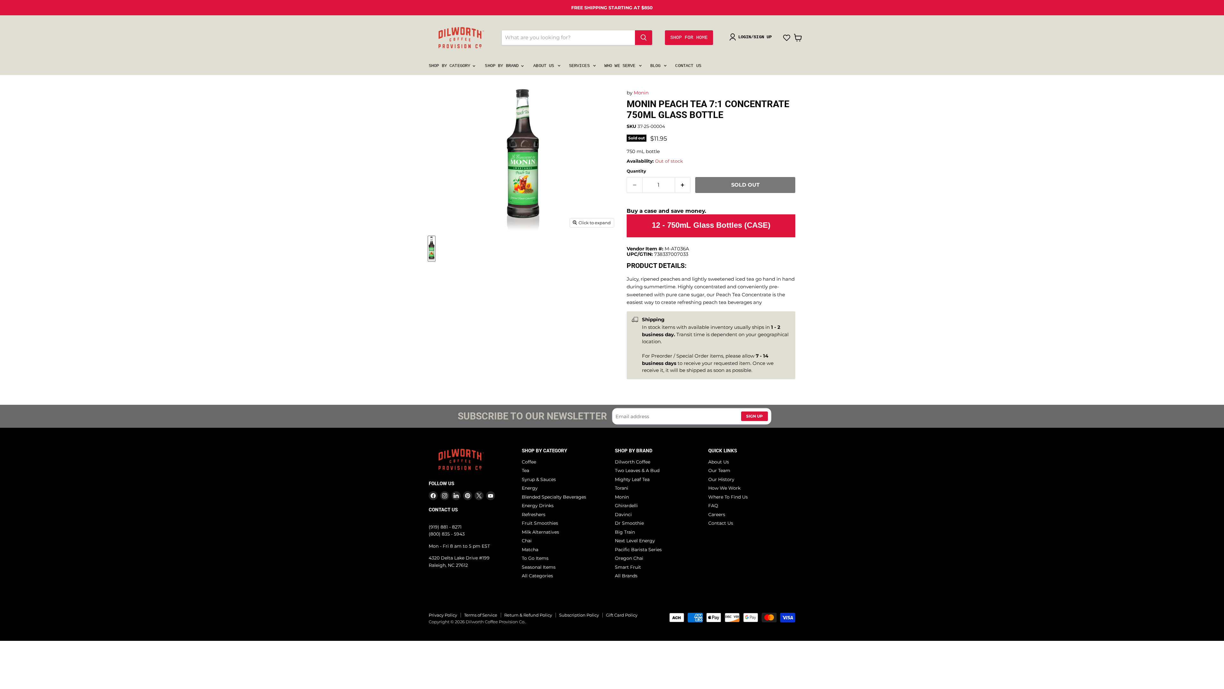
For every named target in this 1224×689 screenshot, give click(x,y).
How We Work (724, 488)
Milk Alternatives (540, 532)
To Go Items (535, 558)
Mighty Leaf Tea (632, 479)
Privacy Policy (443, 615)
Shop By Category (451, 65)
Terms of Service (480, 615)
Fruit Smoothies (540, 523)
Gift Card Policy (622, 615)
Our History (721, 479)
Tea (525, 470)
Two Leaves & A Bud (637, 470)
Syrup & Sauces (539, 479)
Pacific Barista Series (638, 549)
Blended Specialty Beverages (554, 497)
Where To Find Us (728, 497)
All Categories (537, 576)
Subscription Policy (579, 615)
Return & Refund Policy (528, 615)
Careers (716, 514)
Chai (527, 541)
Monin (641, 93)
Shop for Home (689, 38)
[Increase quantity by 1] (683, 185)
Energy (530, 488)
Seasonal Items (539, 567)
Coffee (529, 462)
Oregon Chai (629, 558)
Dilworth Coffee (632, 462)
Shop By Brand (503, 65)
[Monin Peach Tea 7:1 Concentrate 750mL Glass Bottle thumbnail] (431, 248)
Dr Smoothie (629, 523)
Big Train (625, 532)
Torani (621, 488)
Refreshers (533, 514)
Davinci (623, 514)
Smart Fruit (628, 567)
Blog (656, 65)
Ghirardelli (626, 505)
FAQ (713, 505)
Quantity (636, 171)
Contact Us (688, 65)
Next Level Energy (635, 541)
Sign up (754, 416)
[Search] (643, 37)
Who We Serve (621, 65)
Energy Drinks (538, 505)
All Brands (626, 576)
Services (580, 65)
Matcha (530, 549)
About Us (545, 65)
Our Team (719, 470)
